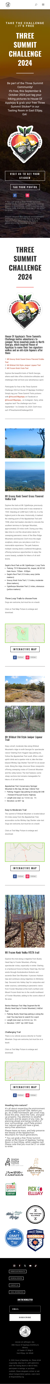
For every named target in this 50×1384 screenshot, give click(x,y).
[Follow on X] (25, 1266)
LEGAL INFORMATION (16, 1292)
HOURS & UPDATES (16, 1278)
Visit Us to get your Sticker (25, 176)
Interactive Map (25, 649)
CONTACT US (14, 1285)
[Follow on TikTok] (36, 1266)
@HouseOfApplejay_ (13, 400)
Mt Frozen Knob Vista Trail (17, 368)
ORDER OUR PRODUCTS (17, 1271)
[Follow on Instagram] (27, 195)
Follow (20, 195)
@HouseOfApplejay (17, 397)
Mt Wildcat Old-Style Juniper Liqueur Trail (24, 365)
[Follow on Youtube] (30, 1266)
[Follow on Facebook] (15, 195)
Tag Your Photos (25, 187)
